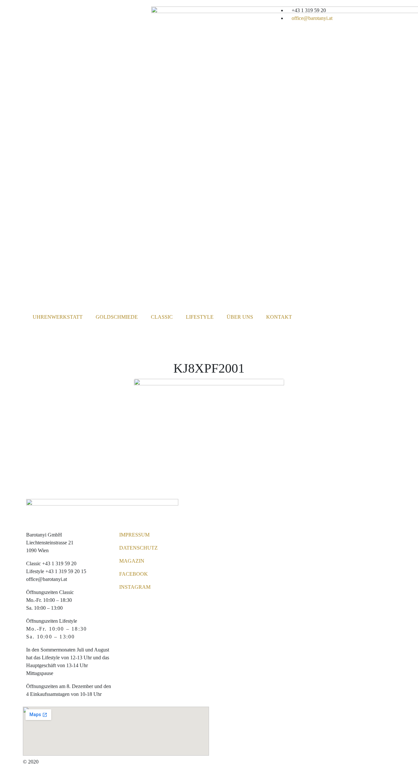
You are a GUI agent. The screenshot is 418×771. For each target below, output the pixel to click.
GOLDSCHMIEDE (117, 317)
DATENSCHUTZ (138, 548)
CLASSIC (162, 317)
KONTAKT (279, 317)
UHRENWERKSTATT (58, 317)
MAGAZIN (131, 561)
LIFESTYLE (200, 317)
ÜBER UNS (240, 317)
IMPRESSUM (134, 535)
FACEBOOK (133, 574)
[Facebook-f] (281, 15)
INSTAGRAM (135, 587)
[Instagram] (299, 15)
